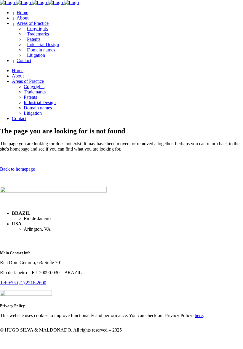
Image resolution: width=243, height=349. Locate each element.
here (199, 315)
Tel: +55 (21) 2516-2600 (23, 282)
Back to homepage (17, 169)
